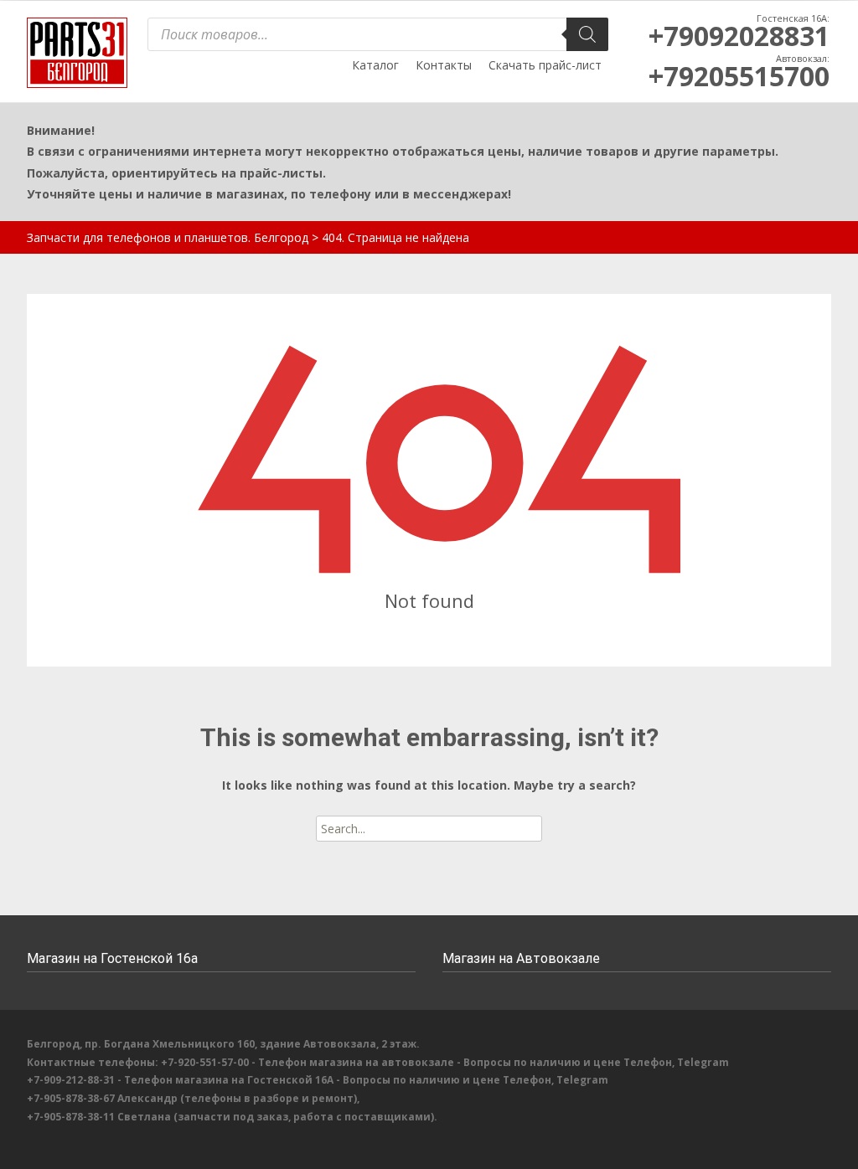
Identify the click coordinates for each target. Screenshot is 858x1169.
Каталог (375, 65)
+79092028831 (739, 36)
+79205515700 (739, 76)
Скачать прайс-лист (545, 65)
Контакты (444, 65)
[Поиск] (587, 34)
